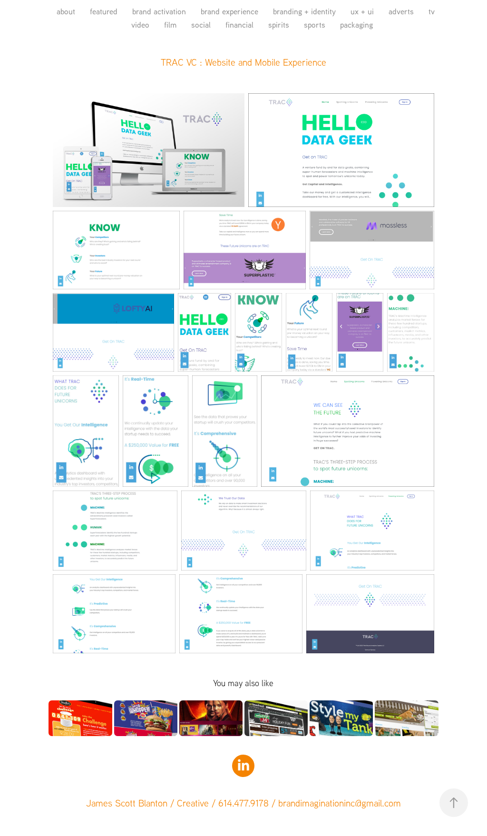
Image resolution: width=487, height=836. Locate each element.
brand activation (159, 11)
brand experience (229, 11)
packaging (356, 24)
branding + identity (304, 11)
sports (314, 24)
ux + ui (362, 11)
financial (239, 24)
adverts (401, 11)
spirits (278, 24)
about (66, 11)
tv (432, 11)
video (140, 24)
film (170, 24)
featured (103, 11)
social (201, 24)
